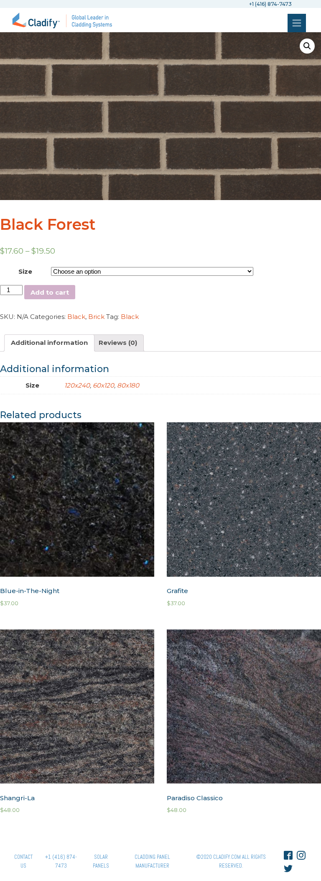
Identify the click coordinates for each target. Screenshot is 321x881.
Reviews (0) (118, 343)
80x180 (128, 385)
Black (76, 317)
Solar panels (101, 861)
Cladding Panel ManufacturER (152, 861)
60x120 (103, 385)
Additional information (49, 343)
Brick (96, 317)
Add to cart (50, 292)
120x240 (77, 385)
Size (25, 271)
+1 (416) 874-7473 (61, 861)
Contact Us (23, 861)
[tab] (49, 343)
